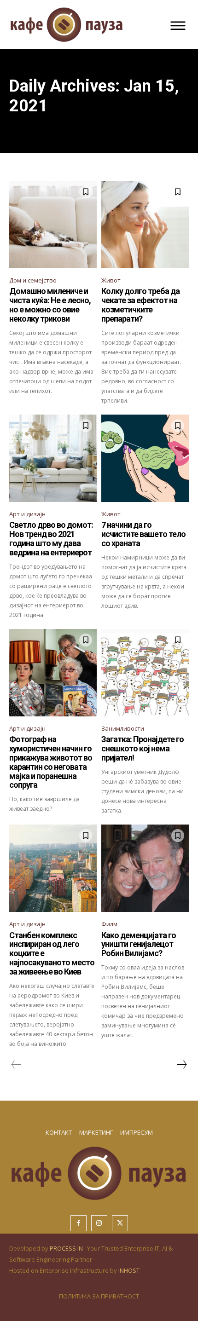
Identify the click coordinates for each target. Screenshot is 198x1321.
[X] (120, 1223)
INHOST (129, 1270)
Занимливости (122, 728)
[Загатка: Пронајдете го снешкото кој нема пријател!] (145, 672)
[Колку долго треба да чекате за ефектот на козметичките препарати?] (145, 224)
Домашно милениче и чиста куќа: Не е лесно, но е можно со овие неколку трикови (50, 304)
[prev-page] (16, 1065)
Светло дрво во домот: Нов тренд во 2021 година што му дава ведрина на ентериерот (51, 538)
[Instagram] (99, 1223)
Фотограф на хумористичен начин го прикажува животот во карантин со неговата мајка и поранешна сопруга (50, 762)
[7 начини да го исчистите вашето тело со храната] (145, 458)
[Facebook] (78, 1223)
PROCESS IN (67, 1248)
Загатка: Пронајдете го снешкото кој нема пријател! (142, 748)
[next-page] (181, 1065)
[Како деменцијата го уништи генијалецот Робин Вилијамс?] (145, 868)
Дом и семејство (33, 280)
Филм (109, 924)
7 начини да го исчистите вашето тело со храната (143, 534)
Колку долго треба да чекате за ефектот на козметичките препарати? (140, 304)
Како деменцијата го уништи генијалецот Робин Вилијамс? (138, 944)
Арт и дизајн (27, 514)
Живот (111, 280)
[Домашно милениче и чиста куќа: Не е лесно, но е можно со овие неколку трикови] (53, 224)
